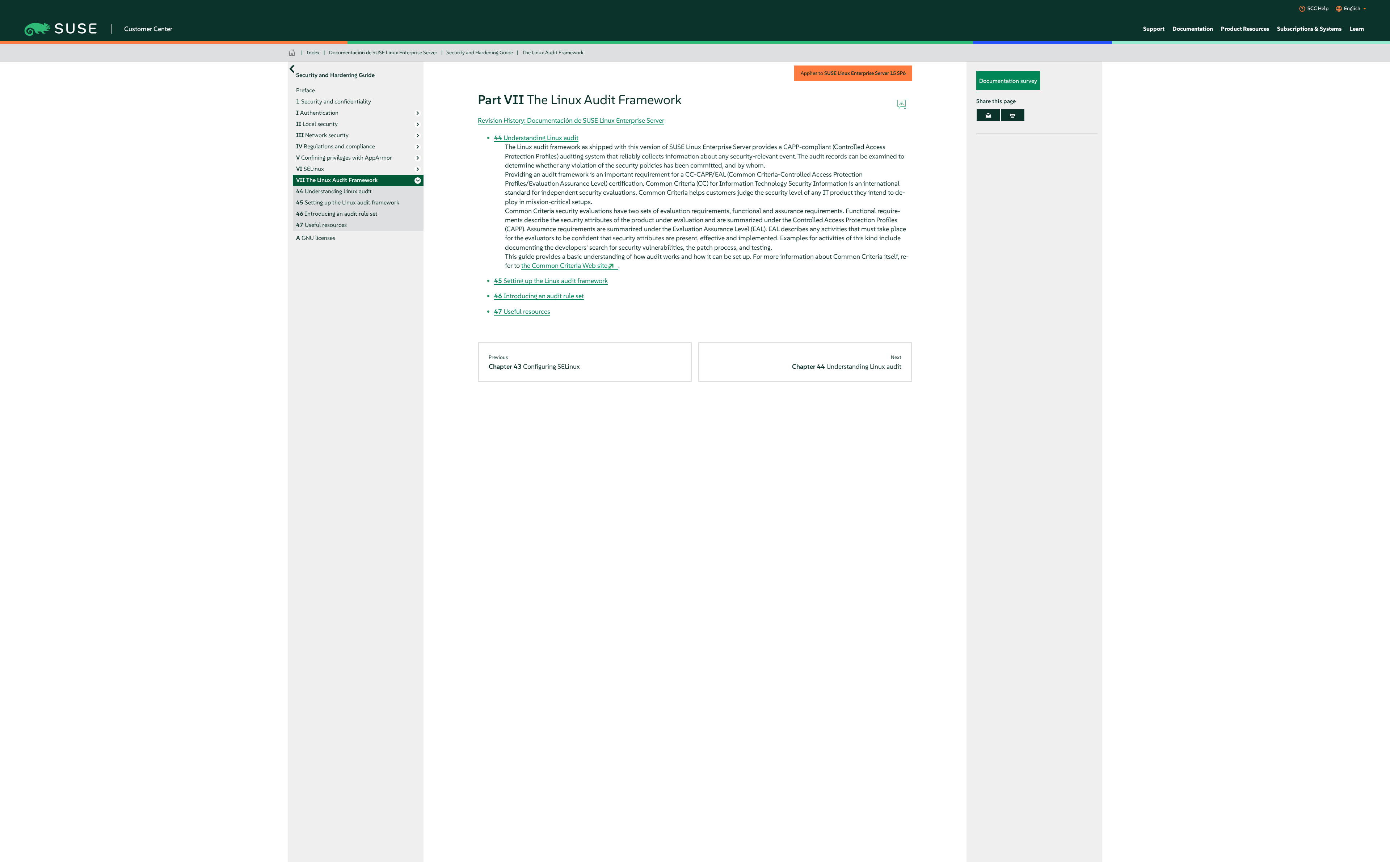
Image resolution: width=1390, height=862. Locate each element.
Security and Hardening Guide (479, 52)
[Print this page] (1012, 115)
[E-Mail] (988, 115)
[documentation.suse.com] (293, 53)
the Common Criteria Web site (564, 265)
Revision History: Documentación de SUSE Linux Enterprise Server (571, 120)
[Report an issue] (901, 104)
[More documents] (292, 68)
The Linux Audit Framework (553, 52)
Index (313, 52)
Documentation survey (1008, 80)
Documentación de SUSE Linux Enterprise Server (383, 52)
